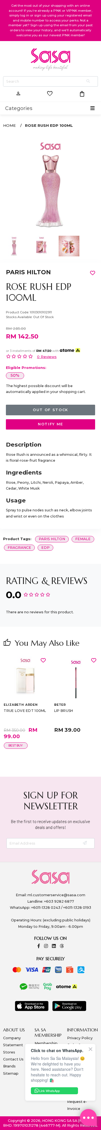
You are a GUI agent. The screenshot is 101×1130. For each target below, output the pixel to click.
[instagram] (46, 946)
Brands (9, 1066)
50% (15, 375)
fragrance (19, 547)
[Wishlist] (43, 660)
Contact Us (13, 1059)
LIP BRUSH (63, 711)
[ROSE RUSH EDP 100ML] (50, 183)
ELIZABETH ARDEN (21, 705)
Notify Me (50, 424)
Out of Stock (50, 410)
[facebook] (38, 946)
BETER (60, 705)
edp (45, 547)
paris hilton (52, 539)
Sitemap (11, 1073)
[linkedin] (54, 946)
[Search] (88, 81)
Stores (9, 1052)
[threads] (62, 946)
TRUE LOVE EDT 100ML (25, 711)
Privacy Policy (80, 1038)
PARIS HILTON (28, 272)
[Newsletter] (85, 843)
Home (9, 125)
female (83, 539)
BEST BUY (15, 745)
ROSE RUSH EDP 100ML (49, 125)
